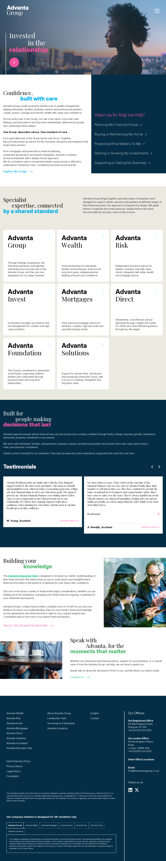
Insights (94, 713)
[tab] (15, 825)
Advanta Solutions (16, 738)
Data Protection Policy (18, 761)
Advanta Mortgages (17, 728)
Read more (94, 514)
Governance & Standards (61, 723)
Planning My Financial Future (116, 125)
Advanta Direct (14, 733)
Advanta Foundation (17, 743)
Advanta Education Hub (19, 748)
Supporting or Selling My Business (120, 163)
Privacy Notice (14, 766)
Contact (94, 718)
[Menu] (157, 10)
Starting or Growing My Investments (121, 153)
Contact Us (76, 677)
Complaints (12, 776)
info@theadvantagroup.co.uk (143, 770)
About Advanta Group (59, 713)
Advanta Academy (57, 728)
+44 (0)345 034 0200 (139, 730)
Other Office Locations (141, 759)
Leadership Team (56, 718)
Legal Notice (13, 771)
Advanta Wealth (15, 713)
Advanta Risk (13, 718)
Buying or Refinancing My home (119, 134)
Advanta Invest (14, 723)
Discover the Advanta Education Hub (25, 625)
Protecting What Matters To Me (118, 144)
